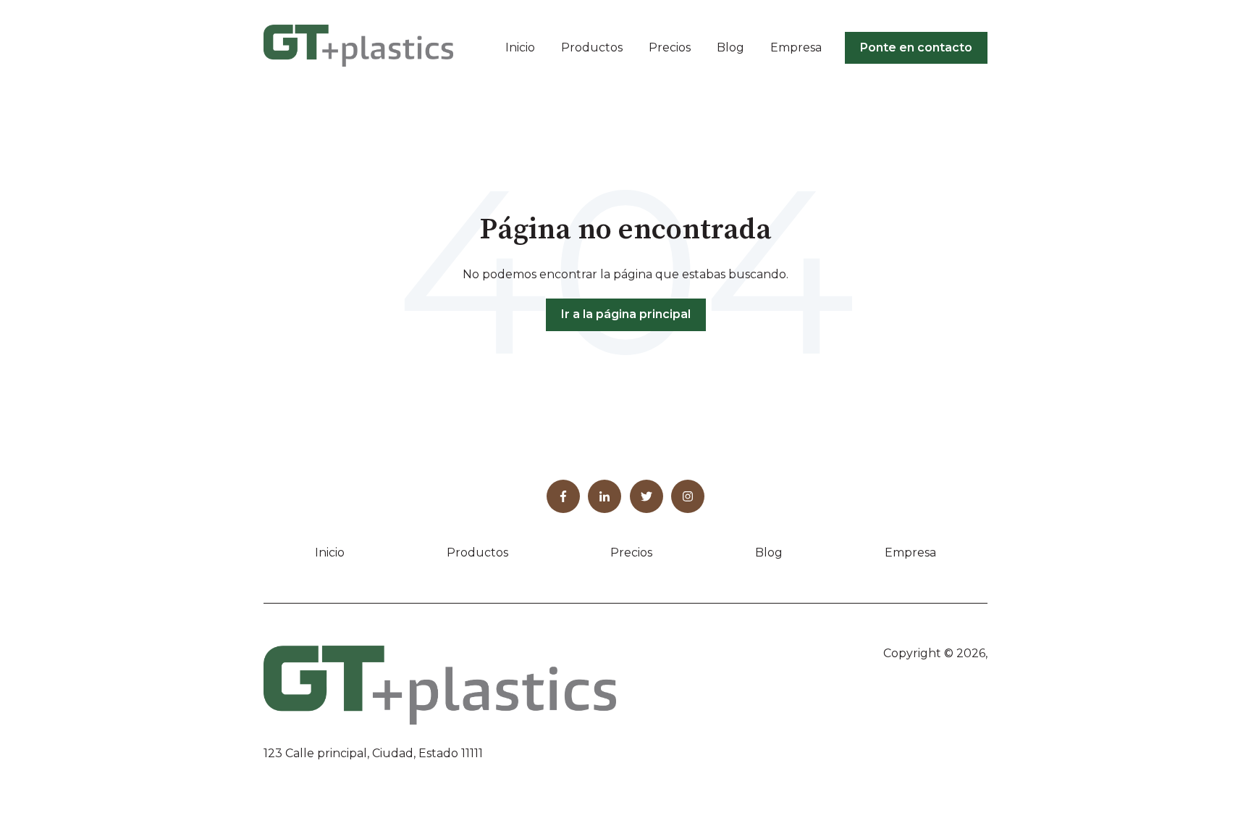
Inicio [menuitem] (330, 552)
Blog (730, 47)
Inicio (520, 47)
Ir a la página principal (626, 314)
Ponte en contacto (916, 47)
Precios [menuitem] (631, 552)
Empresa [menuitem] (910, 552)
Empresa (796, 47)
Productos (592, 47)
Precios (670, 47)
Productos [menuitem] (477, 552)
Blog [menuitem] (769, 552)
